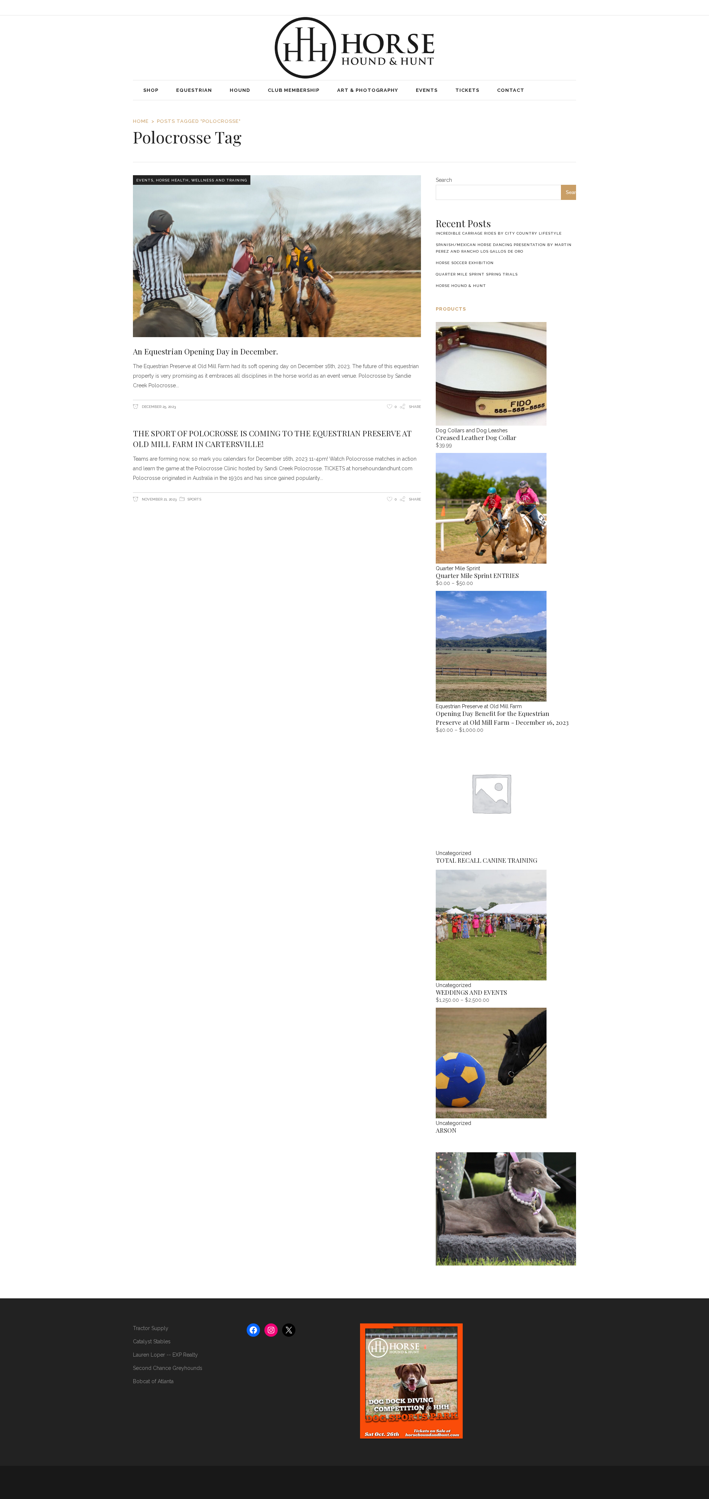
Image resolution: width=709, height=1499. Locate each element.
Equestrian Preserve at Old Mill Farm (479, 706)
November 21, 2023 (159, 499)
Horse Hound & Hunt (461, 286)
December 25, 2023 (158, 407)
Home (141, 121)
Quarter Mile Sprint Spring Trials (477, 274)
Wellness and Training (219, 180)
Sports (194, 499)
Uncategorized (453, 853)
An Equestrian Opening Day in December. (205, 351)
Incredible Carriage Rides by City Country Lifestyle (499, 233)
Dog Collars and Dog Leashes (472, 430)
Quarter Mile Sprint (458, 568)
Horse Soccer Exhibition (465, 263)
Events (144, 180)
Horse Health (172, 180)
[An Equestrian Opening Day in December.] (277, 256)
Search (444, 180)
